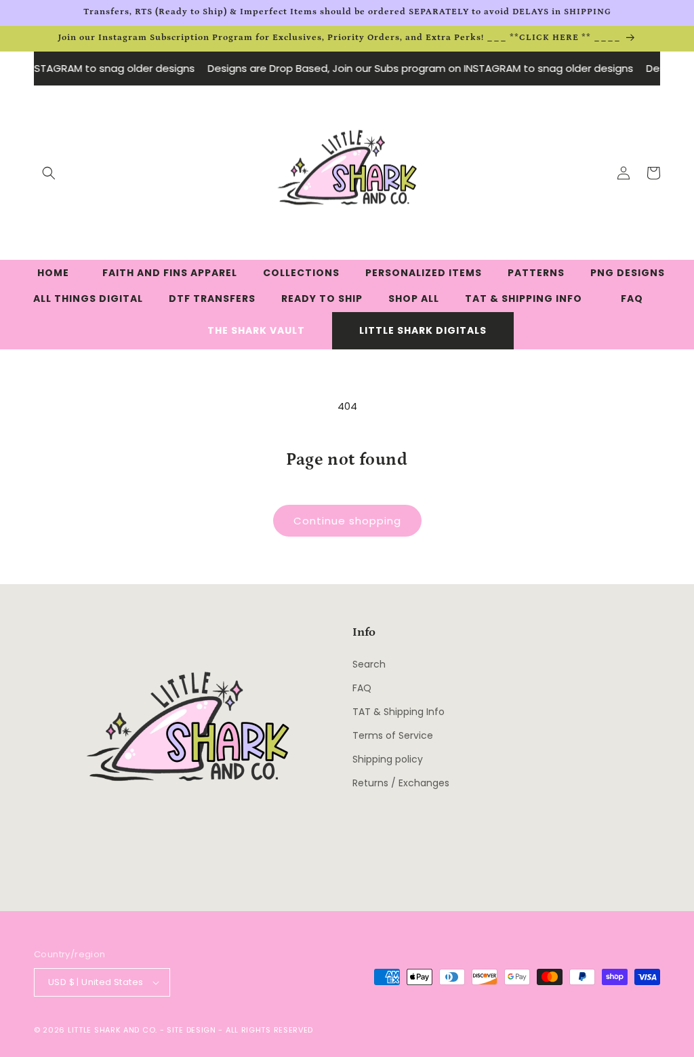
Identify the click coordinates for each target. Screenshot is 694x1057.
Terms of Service (392, 735)
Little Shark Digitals (423, 330)
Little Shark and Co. (112, 1029)
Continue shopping (347, 521)
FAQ (361, 688)
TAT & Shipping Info (398, 711)
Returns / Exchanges (400, 783)
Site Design (191, 1029)
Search (369, 664)
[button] (49, 173)
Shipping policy (387, 759)
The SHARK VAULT (256, 330)
